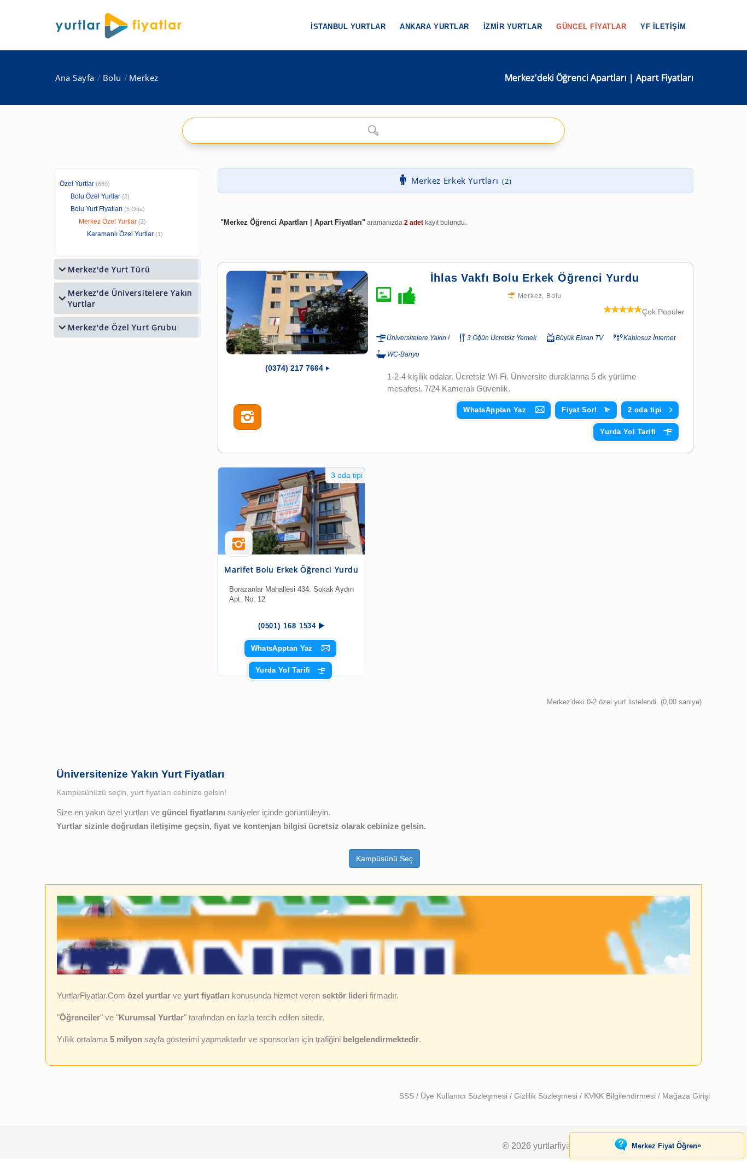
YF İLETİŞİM (663, 26)
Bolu (112, 78)
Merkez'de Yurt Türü (109, 269)
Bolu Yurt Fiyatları (108, 209)
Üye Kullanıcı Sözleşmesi (465, 1095)
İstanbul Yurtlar (348, 26)
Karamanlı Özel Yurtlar (120, 234)
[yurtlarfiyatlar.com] (124, 26)
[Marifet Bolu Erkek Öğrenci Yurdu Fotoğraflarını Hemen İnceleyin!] (239, 548)
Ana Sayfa (75, 78)
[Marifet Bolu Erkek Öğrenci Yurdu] (291, 511)
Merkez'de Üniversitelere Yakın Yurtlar (130, 298)
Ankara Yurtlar (434, 26)
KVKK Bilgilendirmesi (621, 1095)
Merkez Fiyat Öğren (666, 1145)
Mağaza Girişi (686, 1095)
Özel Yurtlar (77, 184)
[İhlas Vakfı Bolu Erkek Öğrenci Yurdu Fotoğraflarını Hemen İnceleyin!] (247, 417)
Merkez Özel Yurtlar (108, 221)
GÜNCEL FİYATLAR (591, 26)
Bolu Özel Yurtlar (95, 196)
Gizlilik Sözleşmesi (547, 1095)
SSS (407, 1095)
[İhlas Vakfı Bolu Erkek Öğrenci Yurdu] (297, 312)
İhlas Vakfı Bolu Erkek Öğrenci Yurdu (534, 278)
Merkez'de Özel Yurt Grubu (122, 327)
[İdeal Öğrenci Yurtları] (373, 972)
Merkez (143, 78)
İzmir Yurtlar (512, 26)
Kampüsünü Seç (384, 858)
